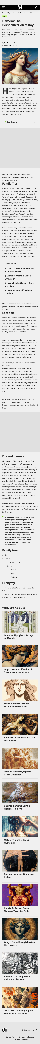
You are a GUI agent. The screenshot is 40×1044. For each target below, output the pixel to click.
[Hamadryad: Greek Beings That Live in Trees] (20, 724)
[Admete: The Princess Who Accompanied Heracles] (20, 690)
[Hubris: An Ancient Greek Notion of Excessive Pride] (20, 895)
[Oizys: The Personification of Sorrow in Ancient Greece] (20, 656)
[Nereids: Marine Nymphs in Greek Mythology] (20, 758)
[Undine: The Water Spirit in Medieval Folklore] (20, 792)
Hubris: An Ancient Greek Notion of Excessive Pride (16, 910)
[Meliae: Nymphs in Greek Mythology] (20, 826)
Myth (5, 16)
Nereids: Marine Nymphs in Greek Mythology (17, 773)
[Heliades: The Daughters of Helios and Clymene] (20, 963)
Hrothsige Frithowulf (11, 43)
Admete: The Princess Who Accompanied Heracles (17, 705)
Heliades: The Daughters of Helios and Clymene (17, 978)
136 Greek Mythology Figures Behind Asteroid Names (18, 1012)
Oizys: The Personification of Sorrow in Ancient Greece (18, 671)
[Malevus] (20, 7)
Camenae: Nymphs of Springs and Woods (18, 637)
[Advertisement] (20, 148)
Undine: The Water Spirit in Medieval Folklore (17, 807)
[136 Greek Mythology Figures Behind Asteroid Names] (20, 997)
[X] (33, 1030)
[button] (4, 7)
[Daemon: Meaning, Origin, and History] (20, 861)
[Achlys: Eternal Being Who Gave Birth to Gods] (20, 929)
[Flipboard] (36, 1030)
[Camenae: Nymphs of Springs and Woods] (20, 622)
